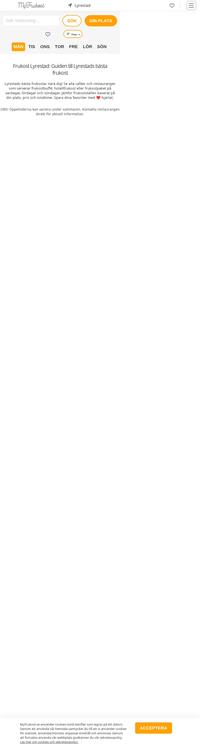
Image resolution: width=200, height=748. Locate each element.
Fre (73, 46)
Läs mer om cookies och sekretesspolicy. (49, 742)
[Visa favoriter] (47, 34)
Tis (31, 46)
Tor (59, 46)
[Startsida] (31, 5)
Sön (102, 46)
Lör (87, 46)
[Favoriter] (172, 5)
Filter (75, 34)
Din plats (100, 20)
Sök (72, 20)
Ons (45, 46)
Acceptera (153, 728)
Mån (18, 46)
